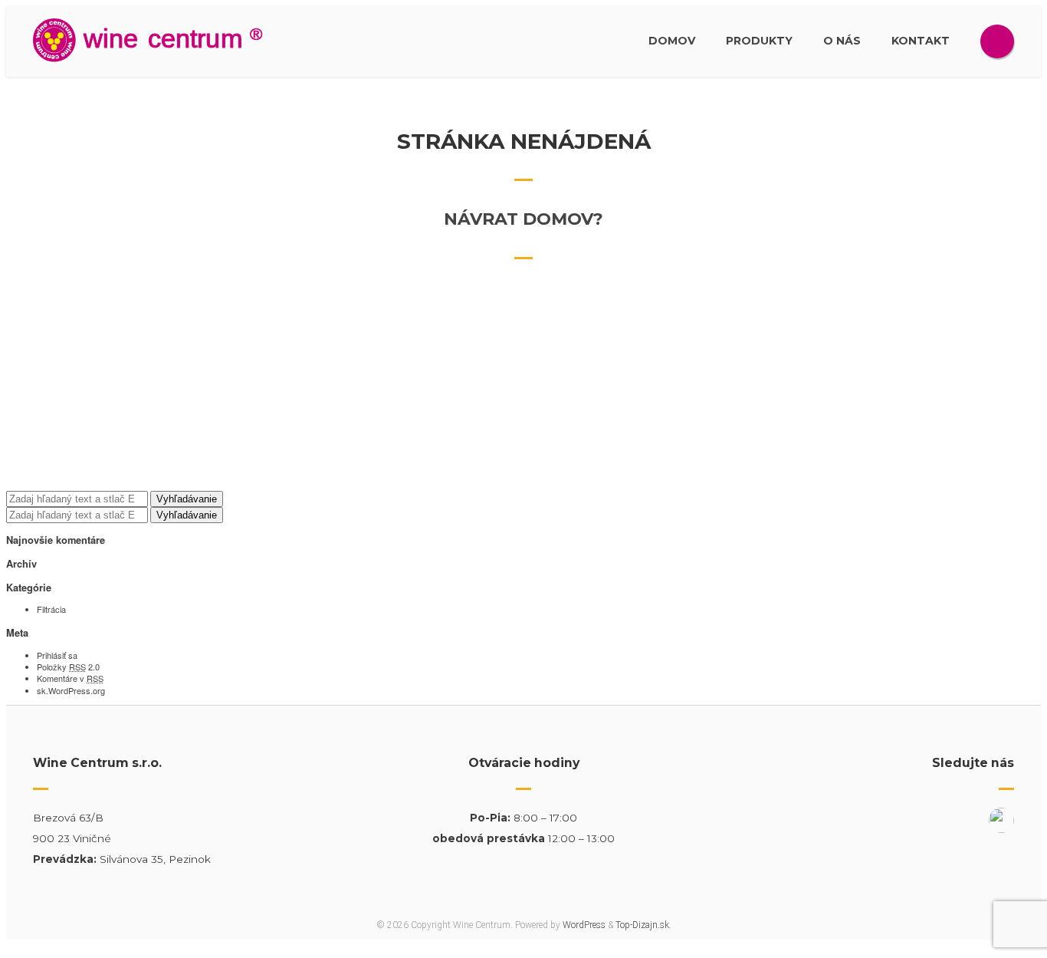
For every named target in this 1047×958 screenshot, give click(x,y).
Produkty (759, 41)
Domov (671, 41)
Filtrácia (51, 609)
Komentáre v (70, 678)
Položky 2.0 (68, 666)
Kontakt (920, 41)
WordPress (584, 925)
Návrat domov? (523, 219)
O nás (842, 41)
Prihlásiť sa (57, 655)
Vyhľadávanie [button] (186, 499)
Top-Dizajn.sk (642, 925)
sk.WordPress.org (71, 690)
